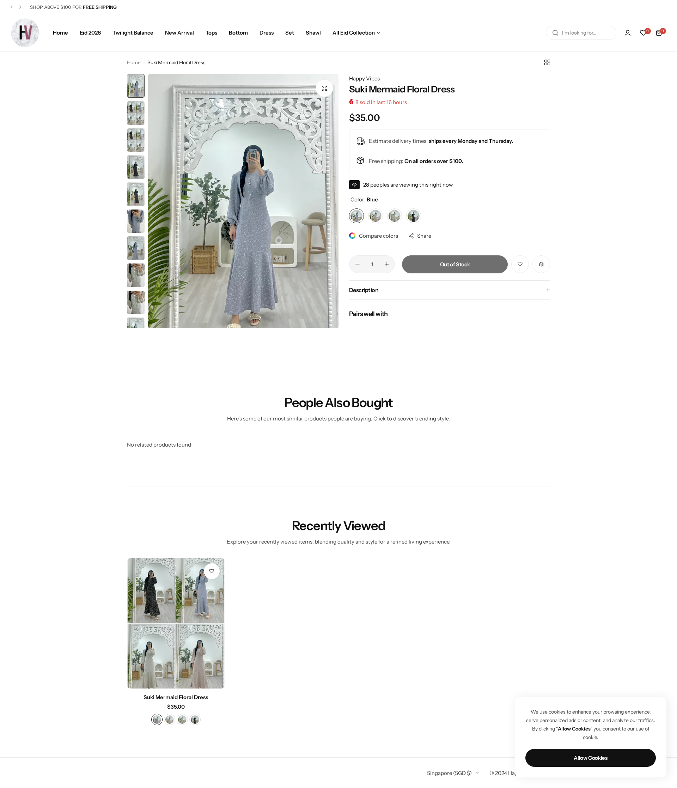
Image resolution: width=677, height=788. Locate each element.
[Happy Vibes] (25, 33)
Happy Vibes (364, 78)
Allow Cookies (590, 757)
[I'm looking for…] (555, 33)
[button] (11, 7)
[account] (627, 33)
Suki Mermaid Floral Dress (176, 697)
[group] (243, 201)
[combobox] (581, 33)
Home (134, 62)
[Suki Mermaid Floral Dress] (176, 623)
